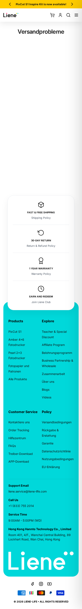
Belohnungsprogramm (57, 352)
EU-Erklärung (51, 467)
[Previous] (9, 4)
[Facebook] (32, 584)
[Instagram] (41, 584)
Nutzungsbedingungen (58, 459)
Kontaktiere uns (19, 422)
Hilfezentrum (17, 438)
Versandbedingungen (56, 422)
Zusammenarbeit (53, 374)
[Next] (72, 4)
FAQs (12, 446)
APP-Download (18, 461)
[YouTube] (49, 584)
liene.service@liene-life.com (27, 491)
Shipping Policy (41, 217)
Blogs (45, 389)
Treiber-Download (20, 453)
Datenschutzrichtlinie (56, 451)
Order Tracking (18, 430)
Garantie (47, 443)
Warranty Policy (41, 273)
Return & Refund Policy (41, 245)
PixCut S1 (14, 331)
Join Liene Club (41, 302)
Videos (46, 397)
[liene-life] (10, 15)
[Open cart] (52, 15)
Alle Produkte (17, 379)
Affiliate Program (53, 345)
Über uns (48, 381)
